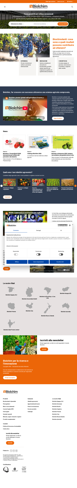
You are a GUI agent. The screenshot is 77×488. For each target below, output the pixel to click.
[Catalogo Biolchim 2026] (38, 142)
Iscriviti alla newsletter (52, 340)
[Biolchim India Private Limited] (11, 324)
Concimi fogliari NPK (8, 409)
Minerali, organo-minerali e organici (12, 416)
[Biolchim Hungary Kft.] (65, 289)
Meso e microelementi (8, 406)
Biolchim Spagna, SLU (11, 295)
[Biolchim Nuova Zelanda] (47, 308)
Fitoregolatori (6, 404)
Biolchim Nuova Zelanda (47, 315)
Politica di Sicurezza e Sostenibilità (12, 426)
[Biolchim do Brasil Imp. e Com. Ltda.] (47, 291)
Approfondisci (58, 118)
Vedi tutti (7, 197)
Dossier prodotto (32, 409)
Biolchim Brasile (56, 406)
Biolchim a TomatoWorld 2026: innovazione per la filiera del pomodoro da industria (12, 155)
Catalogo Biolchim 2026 (34, 153)
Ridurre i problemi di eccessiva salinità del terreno (52, 189)
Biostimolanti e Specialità (9, 401)
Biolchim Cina (29, 311)
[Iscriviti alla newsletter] (20, 344)
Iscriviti (44, 349)
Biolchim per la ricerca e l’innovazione (15, 362)
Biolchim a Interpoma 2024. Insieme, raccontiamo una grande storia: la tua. (63, 154)
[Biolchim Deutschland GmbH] (29, 292)
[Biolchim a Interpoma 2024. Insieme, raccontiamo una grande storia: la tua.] (63, 142)
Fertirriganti (6, 411)
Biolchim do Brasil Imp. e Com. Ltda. (47, 297)
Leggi (6, 268)
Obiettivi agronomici (33, 401)
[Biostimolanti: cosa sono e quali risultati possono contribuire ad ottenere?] (25, 48)
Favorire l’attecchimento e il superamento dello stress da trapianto (37, 190)
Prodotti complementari (9, 419)
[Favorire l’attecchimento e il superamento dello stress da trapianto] (38, 182)
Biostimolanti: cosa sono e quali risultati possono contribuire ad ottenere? (63, 43)
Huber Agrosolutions (50, 1)
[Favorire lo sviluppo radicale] (24, 182)
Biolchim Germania (57, 404)
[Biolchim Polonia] (11, 306)
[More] (73, 1)
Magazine (5, 151)
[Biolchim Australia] (65, 306)
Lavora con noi (60, 1)
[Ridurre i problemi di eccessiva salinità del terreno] (53, 182)
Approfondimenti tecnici (34, 404)
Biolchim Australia (65, 311)
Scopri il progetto (10, 377)
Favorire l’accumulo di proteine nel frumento (67, 188)
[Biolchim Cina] (29, 306)
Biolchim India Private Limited (11, 330)
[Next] (75, 186)
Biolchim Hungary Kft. (65, 293)
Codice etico (6, 428)
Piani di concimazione (33, 406)
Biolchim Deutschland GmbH (29, 299)
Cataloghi (30, 411)
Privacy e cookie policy (12, 460)
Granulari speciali (7, 414)
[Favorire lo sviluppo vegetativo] (9, 182)
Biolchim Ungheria (57, 409)
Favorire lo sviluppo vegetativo (8, 188)
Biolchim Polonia (11, 311)
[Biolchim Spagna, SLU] (11, 290)
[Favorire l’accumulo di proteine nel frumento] (67, 182)
